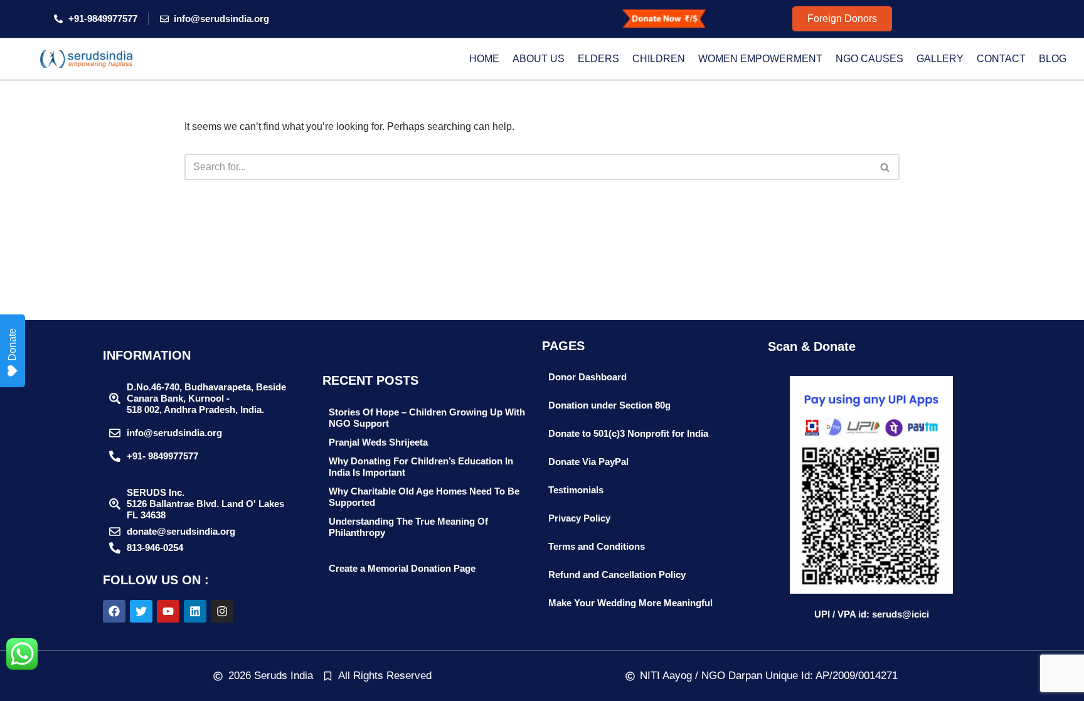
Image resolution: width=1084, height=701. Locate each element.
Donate (12, 344)
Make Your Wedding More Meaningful (630, 602)
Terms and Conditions (596, 546)
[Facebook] (114, 611)
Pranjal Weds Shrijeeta (378, 442)
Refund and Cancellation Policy (617, 574)
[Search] (885, 167)
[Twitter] (141, 611)
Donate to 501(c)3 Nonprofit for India (628, 433)
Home (484, 58)
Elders (598, 58)
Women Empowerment (760, 58)
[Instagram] (222, 611)
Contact (1001, 58)
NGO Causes (869, 58)
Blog (1052, 58)
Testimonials (575, 489)
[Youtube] (168, 611)
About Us (539, 58)
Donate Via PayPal (588, 461)
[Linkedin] (195, 611)
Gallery (940, 58)
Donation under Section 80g (609, 405)
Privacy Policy (579, 518)
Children (658, 58)
